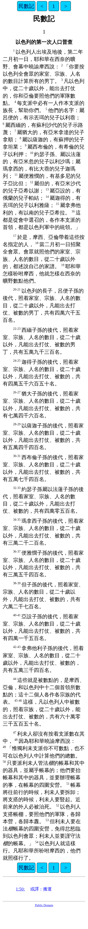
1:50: (20, 889)
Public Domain (44, 905)
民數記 (26, 6)
